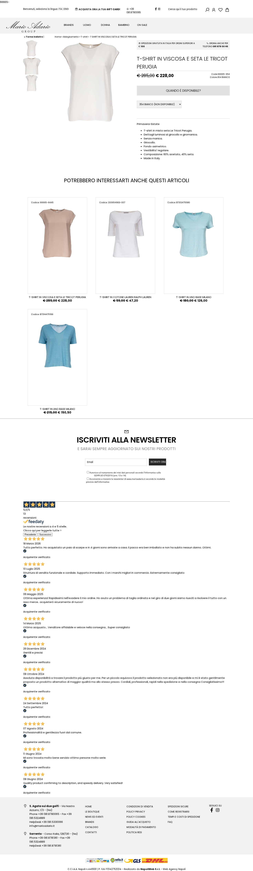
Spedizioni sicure (178, 806)
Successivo (45, 534)
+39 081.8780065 (133, 10)
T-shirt (84, 36)
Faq (170, 822)
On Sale (142, 25)
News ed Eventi (94, 817)
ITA (60, 9)
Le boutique (92, 811)
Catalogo (91, 827)
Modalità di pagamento (141, 827)
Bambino (123, 25)
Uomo (87, 25)
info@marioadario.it (42, 826)
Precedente (30, 534)
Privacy (90, 475)
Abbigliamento (71, 36)
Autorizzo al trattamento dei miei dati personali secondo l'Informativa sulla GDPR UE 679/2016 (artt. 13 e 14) (123, 474)
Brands (69, 25)
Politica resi (134, 832)
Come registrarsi (178, 811)
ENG (66, 9)
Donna (105, 25)
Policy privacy (135, 811)
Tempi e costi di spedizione (184, 817)
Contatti (91, 832)
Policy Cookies (135, 817)
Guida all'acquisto (138, 822)
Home (58, 36)
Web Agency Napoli (174, 869)
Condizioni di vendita (139, 806)
